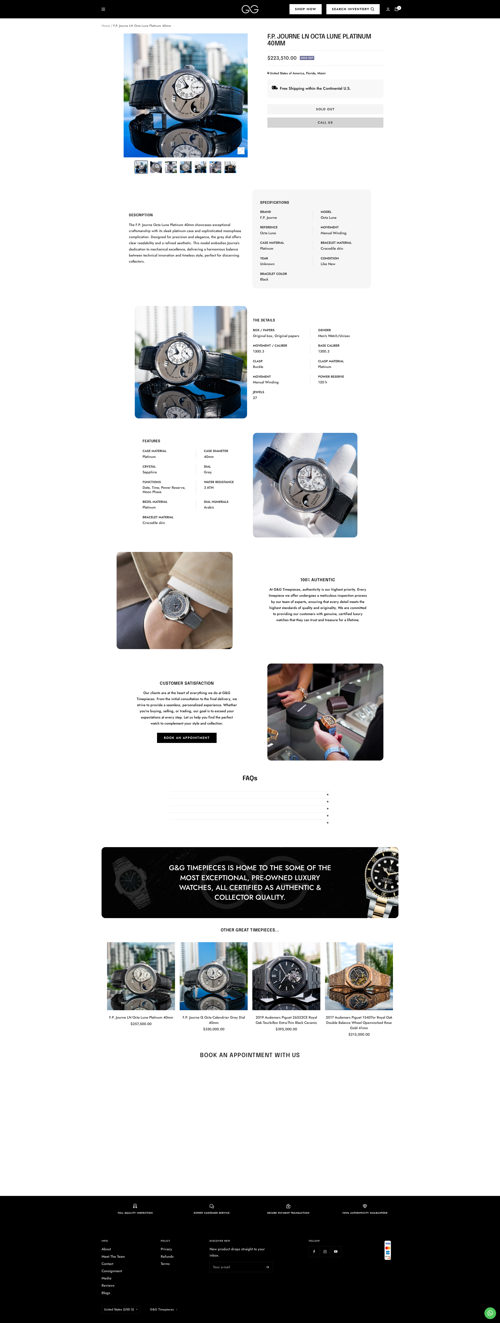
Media (106, 1278)
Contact (107, 1263)
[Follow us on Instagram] (325, 1251)
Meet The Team (113, 1256)
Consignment (112, 1271)
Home (106, 25)
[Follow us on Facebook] (314, 1251)
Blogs (106, 1292)
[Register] (267, 1267)
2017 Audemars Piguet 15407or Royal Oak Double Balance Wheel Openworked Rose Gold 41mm (359, 1023)
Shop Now (305, 9)
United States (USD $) (119, 1309)
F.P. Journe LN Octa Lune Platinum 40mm (141, 1017)
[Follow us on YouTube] (335, 1251)
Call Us (325, 122)
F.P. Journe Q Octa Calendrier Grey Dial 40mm (214, 1020)
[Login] (388, 9)
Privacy (166, 1249)
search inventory (350, 9)
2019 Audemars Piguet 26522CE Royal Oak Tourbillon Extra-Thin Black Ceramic (286, 1020)
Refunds (167, 1256)
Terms (165, 1263)
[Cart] (396, 9)
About (106, 1249)
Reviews (108, 1285)
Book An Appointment (187, 737)
